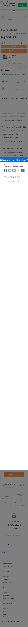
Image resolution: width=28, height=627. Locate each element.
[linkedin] (22, 170)
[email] (18, 171)
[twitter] (13, 170)
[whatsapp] (9, 170)
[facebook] (5, 170)
